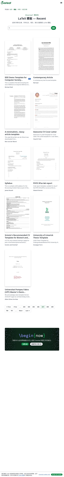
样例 (19, 9)
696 (38, 307)
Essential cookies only (44, 474)
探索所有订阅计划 (36, 344)
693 (24, 307)
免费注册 (25, 344)
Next (21, 311)
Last (28, 311)
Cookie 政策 (21, 475)
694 (29, 307)
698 (48, 307)
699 (52, 307)
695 (34, 307)
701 (12, 311)
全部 (11, 9)
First (8, 307)
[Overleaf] (6, 2)
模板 (15, 9)
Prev (15, 307)
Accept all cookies (57, 474)
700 (7, 311)
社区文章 (24, 9)
